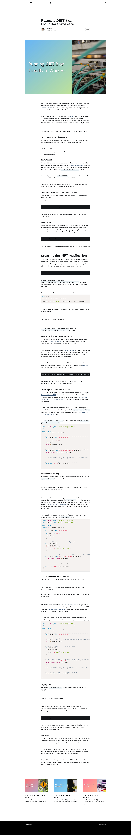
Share (87, 29)
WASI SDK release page (76, 165)
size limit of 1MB (56, 341)
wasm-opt (85, 365)
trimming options (69, 350)
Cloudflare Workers (47, 108)
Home (41, 3)
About (46, 3)
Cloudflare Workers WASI (48, 395)
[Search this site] (106, 3)
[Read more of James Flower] (43, 29)
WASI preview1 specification (57, 504)
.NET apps (70, 116)
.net (42, 17)
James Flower (30, 3)
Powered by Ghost (102, 824)
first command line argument (57, 609)
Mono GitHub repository (71, 605)
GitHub (50, 3)
